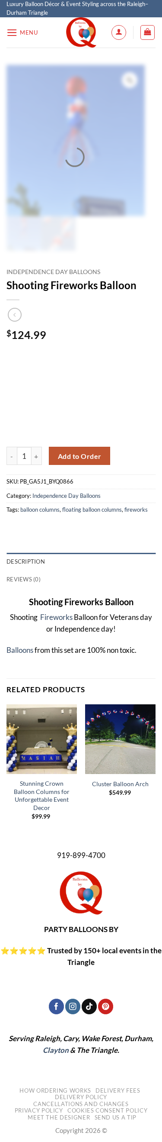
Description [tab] (25, 561)
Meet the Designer (59, 1117)
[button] (22, 33)
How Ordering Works (55, 1090)
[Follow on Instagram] (72, 1006)
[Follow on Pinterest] (105, 1006)
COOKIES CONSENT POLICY (107, 1110)
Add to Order (80, 456)
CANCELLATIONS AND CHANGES (80, 1103)
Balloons (19, 650)
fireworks (136, 509)
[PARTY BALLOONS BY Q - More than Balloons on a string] (81, 32)
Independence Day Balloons (53, 271)
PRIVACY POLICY (39, 1110)
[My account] (118, 32)
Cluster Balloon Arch (120, 783)
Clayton (56, 1050)
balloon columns (40, 509)
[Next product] (15, 315)
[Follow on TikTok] (89, 1006)
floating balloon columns (92, 509)
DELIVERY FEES (117, 1090)
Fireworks (56, 617)
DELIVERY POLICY (81, 1097)
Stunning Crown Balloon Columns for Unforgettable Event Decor (42, 795)
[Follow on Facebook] (56, 1006)
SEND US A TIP (116, 1117)
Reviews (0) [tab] (23, 579)
